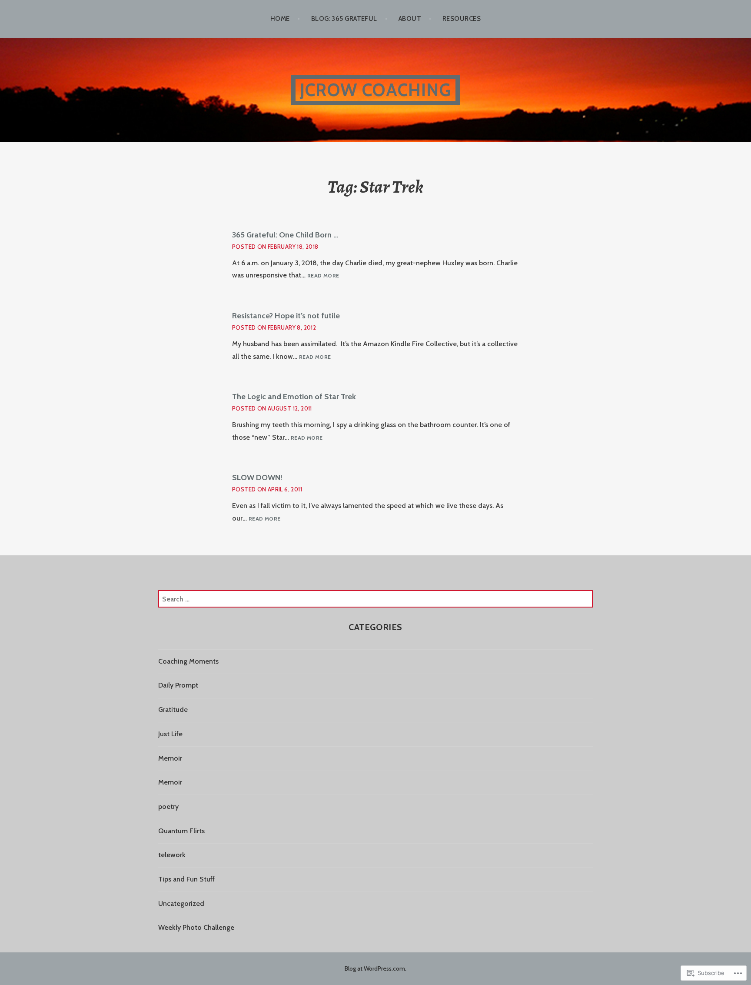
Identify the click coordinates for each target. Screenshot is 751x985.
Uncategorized (181, 903)
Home (280, 19)
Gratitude (173, 709)
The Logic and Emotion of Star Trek (294, 396)
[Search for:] (375, 599)
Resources (461, 19)
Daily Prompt (178, 685)
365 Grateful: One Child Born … (285, 235)
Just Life (170, 734)
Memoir (170, 758)
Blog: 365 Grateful (344, 19)
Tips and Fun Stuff (186, 879)
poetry (168, 806)
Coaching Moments (188, 661)
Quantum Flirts (181, 831)
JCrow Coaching (375, 89)
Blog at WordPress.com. (375, 968)
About (410, 19)
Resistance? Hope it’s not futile (286, 316)
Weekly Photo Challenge (196, 927)
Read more (323, 276)
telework (172, 855)
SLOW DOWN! (257, 477)
